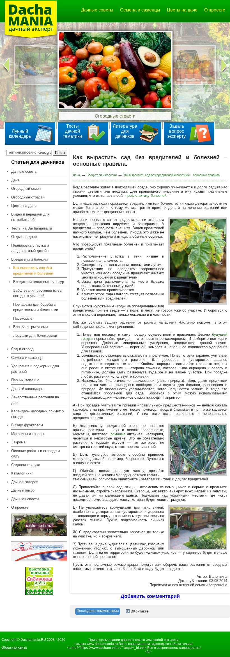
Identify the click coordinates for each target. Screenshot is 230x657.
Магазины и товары (27, 434)
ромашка (118, 434)
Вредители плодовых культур (38, 282)
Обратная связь (14, 647)
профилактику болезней (145, 195)
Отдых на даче (24, 237)
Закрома (18, 442)
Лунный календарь (20, 134)
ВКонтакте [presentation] (139, 611)
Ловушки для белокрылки (35, 335)
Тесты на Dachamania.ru (31, 228)
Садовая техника (25, 465)
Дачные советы (97, 10)
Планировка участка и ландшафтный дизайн (30, 248)
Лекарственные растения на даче (35, 400)
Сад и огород (22, 349)
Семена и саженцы (140, 10)
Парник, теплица (25, 380)
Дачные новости (25, 499)
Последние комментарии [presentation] (98, 611)
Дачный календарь (27, 389)
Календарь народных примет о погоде (37, 414)
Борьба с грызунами (30, 327)
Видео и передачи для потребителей (30, 217)
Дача (15, 180)
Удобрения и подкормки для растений (35, 369)
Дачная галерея (24, 482)
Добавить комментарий (150, 596)
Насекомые (22, 318)
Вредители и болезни (102, 175)
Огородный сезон (26, 188)
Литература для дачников (125, 131)
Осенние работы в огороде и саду (35, 454)
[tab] (97, 611)
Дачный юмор (22, 490)
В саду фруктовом (27, 425)
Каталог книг (22, 473)
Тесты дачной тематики (72, 131)
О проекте (214, 10)
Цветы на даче (182, 10)
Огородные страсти (27, 197)
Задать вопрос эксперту (176, 131)
